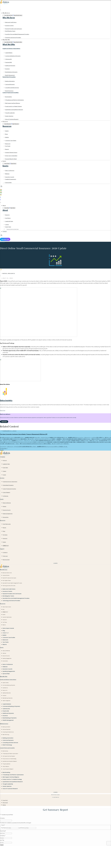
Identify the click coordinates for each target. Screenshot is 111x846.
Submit (2, 844)
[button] (1, 186)
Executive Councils (6, 655)
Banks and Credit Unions (7, 572)
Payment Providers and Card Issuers (9, 577)
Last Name (21, 828)
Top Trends (5, 622)
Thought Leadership (6, 763)
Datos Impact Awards (7, 606)
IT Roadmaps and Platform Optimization (10, 753)
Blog (3, 609)
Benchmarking (5, 751)
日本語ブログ (5, 612)
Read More (2, 410)
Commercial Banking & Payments (9, 685)
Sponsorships (5, 661)
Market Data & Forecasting (9, 77)
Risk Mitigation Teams (7, 580)
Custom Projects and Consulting (10, 92)
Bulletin (4, 614)
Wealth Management (6, 700)
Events (5, 166)
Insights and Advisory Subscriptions (11, 48)
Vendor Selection (6, 766)
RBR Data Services (4, 723)
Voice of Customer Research (8, 769)
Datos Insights (6, 400)
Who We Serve (9, 17)
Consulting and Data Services (8, 732)
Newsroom (5, 619)
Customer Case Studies (7, 617)
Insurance (4, 695)
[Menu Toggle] (0, 202)
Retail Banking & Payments (7, 698)
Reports (4, 624)
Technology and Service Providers (9, 585)
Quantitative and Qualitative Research (10, 761)
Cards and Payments (6, 729)
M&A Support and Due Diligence (9, 756)
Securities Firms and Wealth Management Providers (12, 583)
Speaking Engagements (7, 658)
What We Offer (9, 44)
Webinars (4, 653)
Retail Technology (6, 734)
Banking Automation (6, 726)
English (2, 450)
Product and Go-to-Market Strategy (9, 758)
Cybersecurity (5, 687)
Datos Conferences (6, 650)
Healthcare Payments (7, 692)
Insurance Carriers (6, 575)
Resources (7, 126)
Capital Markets (5, 682)
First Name (3, 828)
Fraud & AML (5, 690)
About (5, 210)
